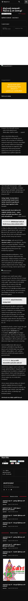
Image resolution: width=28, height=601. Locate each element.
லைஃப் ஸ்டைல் (15, 17)
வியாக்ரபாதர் (8, 474)
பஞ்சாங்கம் (4, 504)
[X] (7, 33)
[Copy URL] (21, 33)
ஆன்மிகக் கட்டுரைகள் (6, 17)
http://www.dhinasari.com (8, 485)
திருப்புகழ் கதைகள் (6, 472)
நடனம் (4, 474)
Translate (23, 13)
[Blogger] (4, 489)
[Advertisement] (14, 51)
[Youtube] (11, 489)
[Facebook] (4, 33)
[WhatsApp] (11, 33)
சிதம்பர (7, 470)
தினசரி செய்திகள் (6, 24)
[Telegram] (14, 33)
